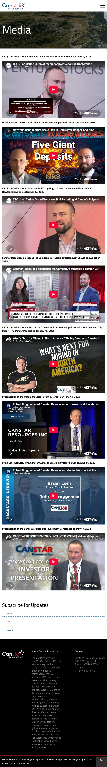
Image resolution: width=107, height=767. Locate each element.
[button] (102, 5)
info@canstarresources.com (90, 657)
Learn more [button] (23, 763)
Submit (9, 630)
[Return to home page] (13, 8)
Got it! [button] (101, 762)
